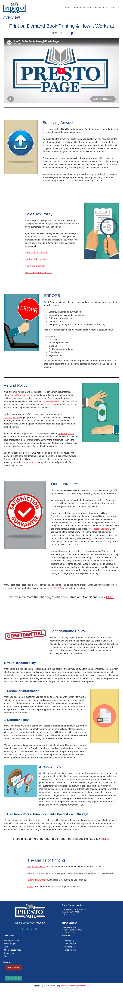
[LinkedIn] (31, 929)
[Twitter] (27, 929)
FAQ (6, 956)
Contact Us (9, 953)
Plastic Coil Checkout (35, 266)
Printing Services (81, 7)
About (113, 7)
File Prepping (68, 940)
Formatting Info (69, 950)
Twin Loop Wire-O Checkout (38, 272)
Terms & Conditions (68, 986)
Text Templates (69, 947)
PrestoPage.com (18, 395)
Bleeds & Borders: (36, 873)
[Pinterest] (36, 929)
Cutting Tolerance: (36, 880)
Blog (6, 947)
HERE (110, 597)
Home (67, 7)
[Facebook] (23, 929)
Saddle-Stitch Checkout (36, 259)
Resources (100, 7)
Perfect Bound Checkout (36, 253)
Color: (30, 886)
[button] (90, 7)
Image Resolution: (36, 866)
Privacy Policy (84, 986)
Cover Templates (70, 943)
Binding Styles (10, 943)
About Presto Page (12, 950)
